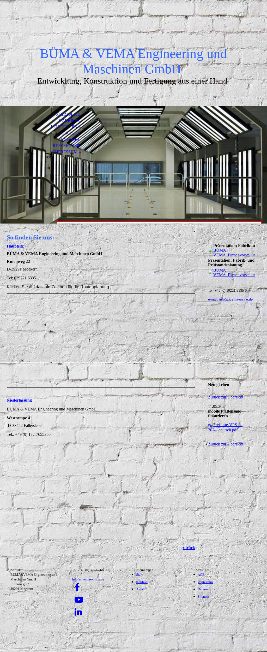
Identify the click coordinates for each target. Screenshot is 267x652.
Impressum (65, 152)
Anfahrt (70, 139)
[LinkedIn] (78, 612)
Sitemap (203, 596)
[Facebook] (77, 587)
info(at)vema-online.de (88, 579)
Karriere (69, 120)
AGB (201, 575)
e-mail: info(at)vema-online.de (230, 299)
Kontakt (69, 133)
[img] (133, 28)
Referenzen (66, 145)
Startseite (68, 114)
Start (139, 575)
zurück (189, 547)
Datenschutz (206, 589)
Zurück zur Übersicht (225, 397)
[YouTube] (79, 599)
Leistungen (64, 127)
